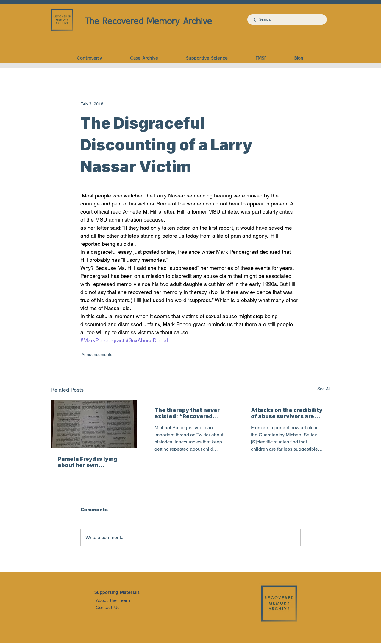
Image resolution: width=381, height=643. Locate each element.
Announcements (97, 354)
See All (323, 388)
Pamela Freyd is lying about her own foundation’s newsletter (92, 462)
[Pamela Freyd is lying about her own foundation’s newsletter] (94, 424)
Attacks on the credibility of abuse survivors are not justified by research (286, 413)
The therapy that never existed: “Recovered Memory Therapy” (187, 413)
